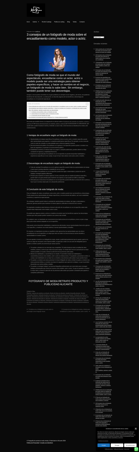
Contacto (82, 22)
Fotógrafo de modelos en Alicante (36, 300)
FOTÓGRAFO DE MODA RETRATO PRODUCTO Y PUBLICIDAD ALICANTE (48, 117)
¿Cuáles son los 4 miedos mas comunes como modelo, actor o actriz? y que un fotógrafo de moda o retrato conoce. (103, 292)
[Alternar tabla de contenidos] (86, 104)
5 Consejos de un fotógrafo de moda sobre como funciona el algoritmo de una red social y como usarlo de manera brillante (103, 182)
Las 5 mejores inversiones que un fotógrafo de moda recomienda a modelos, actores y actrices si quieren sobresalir (103, 191)
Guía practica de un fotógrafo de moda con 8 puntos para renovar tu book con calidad (103, 50)
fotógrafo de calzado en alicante (41, 296)
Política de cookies (109, 449)
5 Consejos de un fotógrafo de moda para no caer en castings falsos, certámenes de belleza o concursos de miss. (103, 308)
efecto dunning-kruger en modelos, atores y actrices (51, 123)
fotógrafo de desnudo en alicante (41, 298)
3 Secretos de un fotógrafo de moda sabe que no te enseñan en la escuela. (103, 410)
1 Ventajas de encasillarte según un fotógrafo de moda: (44, 112)
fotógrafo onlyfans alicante (45, 302)
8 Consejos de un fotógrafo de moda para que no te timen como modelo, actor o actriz (103, 246)
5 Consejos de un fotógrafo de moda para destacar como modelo (103, 376)
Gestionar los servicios (103, 440)
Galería (35, 22)
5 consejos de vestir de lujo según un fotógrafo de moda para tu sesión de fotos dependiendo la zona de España (103, 150)
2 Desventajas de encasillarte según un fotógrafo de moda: (45, 113)
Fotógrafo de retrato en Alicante (74, 300)
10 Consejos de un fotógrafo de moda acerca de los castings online (103, 405)
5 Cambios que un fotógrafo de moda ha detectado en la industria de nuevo (103, 86)
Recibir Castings (46, 22)
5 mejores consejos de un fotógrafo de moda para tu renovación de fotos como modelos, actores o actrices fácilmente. (103, 384)
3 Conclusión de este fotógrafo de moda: (40, 115)
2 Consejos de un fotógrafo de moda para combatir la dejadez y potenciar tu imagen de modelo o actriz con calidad (103, 207)
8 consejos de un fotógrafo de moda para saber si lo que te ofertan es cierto (103, 416)
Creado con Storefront (46, 442)
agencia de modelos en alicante (41, 293)
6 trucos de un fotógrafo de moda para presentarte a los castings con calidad (103, 215)
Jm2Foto (37, 31)
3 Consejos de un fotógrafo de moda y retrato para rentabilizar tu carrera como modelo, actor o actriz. (75, 310)
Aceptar (104, 445)
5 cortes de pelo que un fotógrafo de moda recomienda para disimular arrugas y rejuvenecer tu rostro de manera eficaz (102, 141)
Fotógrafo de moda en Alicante (77, 298)
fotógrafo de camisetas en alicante (59, 296)
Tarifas (75, 22)
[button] (136, 428)
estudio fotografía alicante (73, 293)
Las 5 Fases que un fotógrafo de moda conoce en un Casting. (103, 228)
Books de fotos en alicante (57, 293)
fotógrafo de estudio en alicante (59, 298)
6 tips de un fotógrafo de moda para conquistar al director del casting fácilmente (103, 353)
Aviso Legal (126, 449)
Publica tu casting (59, 22)
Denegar (117, 445)
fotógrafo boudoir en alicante (47, 295)
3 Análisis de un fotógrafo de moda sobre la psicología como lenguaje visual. (40, 310)
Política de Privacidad (118, 449)
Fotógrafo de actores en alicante (64, 295)
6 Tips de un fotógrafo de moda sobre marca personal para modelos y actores (103, 399)
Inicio (28, 22)
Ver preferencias (130, 445)
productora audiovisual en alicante (63, 302)
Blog (68, 22)
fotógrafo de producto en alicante (55, 300)
